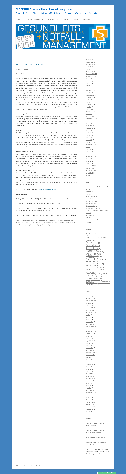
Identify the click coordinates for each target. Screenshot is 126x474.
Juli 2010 (88, 159)
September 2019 (90, 76)
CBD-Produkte (99, 239)
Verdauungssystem (105, 281)
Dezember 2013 (90, 121)
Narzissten (94, 275)
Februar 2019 (89, 86)
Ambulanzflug (102, 233)
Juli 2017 (88, 100)
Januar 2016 (89, 114)
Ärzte (87, 284)
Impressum (86, 19)
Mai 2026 (88, 60)
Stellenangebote (90, 280)
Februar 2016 (89, 111)
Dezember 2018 (90, 90)
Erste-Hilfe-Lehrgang (94, 256)
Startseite (19, 19)
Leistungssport (89, 267)
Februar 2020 (89, 71)
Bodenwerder (94, 237)
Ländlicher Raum (101, 267)
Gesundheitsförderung (95, 263)
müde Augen (104, 271)
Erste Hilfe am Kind (91, 196)
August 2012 (89, 128)
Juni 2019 (88, 81)
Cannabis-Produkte (91, 239)
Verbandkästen (89, 281)
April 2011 (88, 152)
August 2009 (89, 173)
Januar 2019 (89, 88)
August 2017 (89, 97)
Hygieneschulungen (91, 206)
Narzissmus (88, 275)
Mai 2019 (88, 83)
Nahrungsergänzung (91, 272)
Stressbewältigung (35, 225)
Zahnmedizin (106, 283)
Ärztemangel (94, 284)
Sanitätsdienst (90, 215)
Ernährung (93, 242)
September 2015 (90, 119)
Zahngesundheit (98, 283)
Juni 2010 (88, 161)
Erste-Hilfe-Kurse (53, 19)
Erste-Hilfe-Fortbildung (95, 252)
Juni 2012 (88, 133)
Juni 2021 (88, 67)
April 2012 (88, 135)
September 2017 (90, 95)
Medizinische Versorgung (96, 269)
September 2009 (90, 170)
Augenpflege (89, 235)
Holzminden (92, 265)
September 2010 (90, 156)
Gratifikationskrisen (36, 222)
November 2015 (90, 116)
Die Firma (76, 19)
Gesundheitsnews (91, 203)
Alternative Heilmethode (92, 233)
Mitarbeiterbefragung (55, 222)
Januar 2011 (89, 154)
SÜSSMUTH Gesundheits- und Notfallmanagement (44, 9)
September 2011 (90, 144)
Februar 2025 (89, 62)
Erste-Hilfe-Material (91, 257)
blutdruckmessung (97, 235)
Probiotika (107, 277)
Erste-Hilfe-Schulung (96, 259)
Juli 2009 (88, 175)
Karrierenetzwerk (102, 266)
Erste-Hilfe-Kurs (93, 253)
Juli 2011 (88, 147)
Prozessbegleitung (24, 225)
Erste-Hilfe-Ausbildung (93, 246)
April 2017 (88, 102)
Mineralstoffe (97, 271)
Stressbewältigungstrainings (50, 225)
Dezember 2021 (90, 64)
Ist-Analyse (45, 222)
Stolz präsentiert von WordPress (33, 466)
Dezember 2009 (90, 166)
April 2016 (88, 107)
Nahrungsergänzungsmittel (97, 274)
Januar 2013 (89, 126)
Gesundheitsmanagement (35, 19)
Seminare (66, 19)
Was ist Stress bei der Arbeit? (30, 64)
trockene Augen (98, 280)
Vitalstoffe (90, 283)
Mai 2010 (88, 163)
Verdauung (97, 281)
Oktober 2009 (90, 168)
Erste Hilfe (92, 261)
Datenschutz (89, 192)
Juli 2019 (88, 78)
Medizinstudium (90, 271)
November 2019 (90, 74)
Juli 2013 (88, 123)
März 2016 (89, 109)
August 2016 (89, 104)
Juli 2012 (88, 130)
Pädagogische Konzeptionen (94, 208)
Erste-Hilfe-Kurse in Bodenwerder (95, 437)
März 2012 (89, 137)
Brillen (104, 237)
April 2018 (88, 93)
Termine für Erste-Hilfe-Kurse (94, 220)
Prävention (90, 278)
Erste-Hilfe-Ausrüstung (91, 250)
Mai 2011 (88, 149)
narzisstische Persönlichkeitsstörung (95, 277)
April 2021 (88, 69)
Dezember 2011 (90, 142)
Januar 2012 (89, 140)
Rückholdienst (98, 278)
